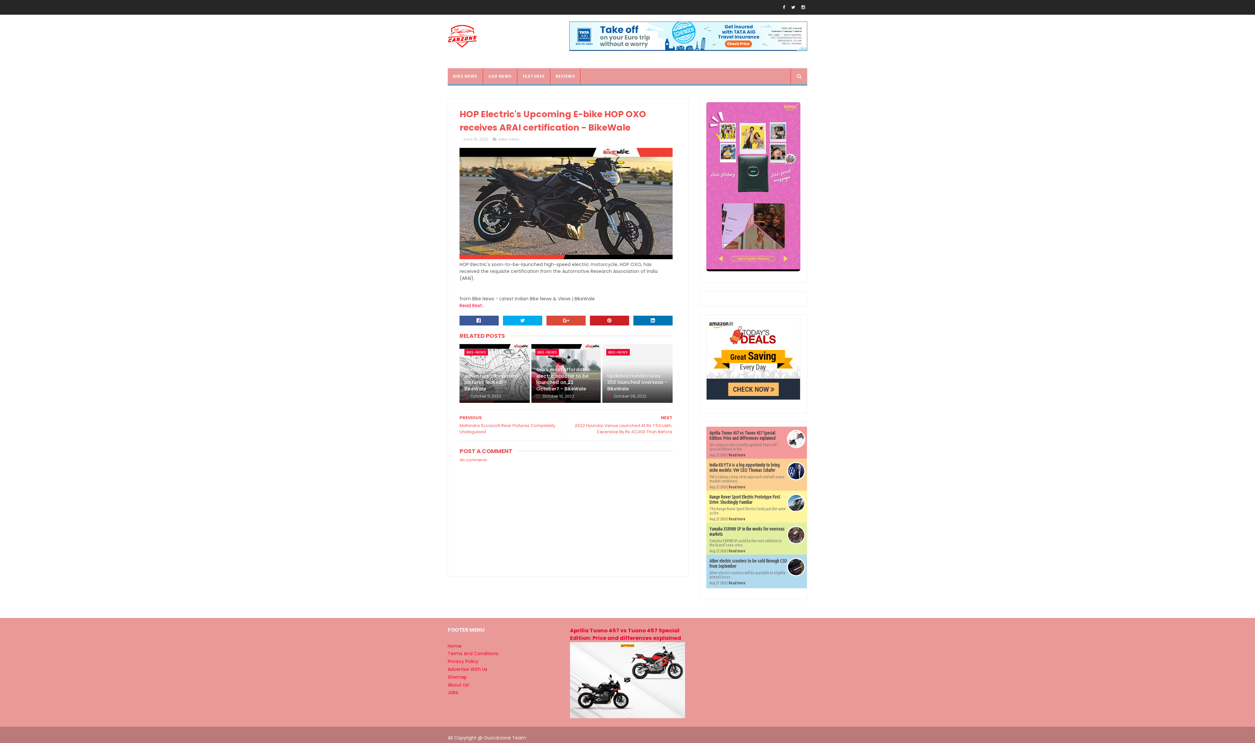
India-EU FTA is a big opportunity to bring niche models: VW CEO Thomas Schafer (745, 467)
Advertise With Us (467, 669)
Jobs (453, 692)
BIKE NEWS (465, 76)
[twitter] (793, 7)
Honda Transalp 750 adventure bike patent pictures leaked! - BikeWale (491, 379)
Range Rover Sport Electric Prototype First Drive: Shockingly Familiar (745, 499)
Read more (737, 455)
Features (534, 76)
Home (454, 646)
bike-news (509, 139)
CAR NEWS (500, 76)
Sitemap (457, 677)
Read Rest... (472, 305)
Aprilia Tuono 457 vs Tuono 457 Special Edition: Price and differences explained (743, 435)
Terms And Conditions (473, 653)
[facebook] (783, 7)
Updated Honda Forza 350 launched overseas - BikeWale (637, 382)
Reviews (565, 76)
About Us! (458, 685)
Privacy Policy (463, 661)
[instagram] (803, 7)
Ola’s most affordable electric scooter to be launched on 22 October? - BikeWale (563, 379)
